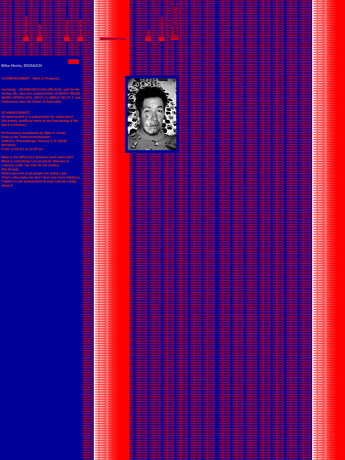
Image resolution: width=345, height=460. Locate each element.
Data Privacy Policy (113, 38)
